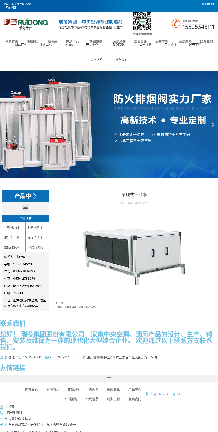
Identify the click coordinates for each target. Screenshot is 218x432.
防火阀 (68, 44)
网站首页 (21, 44)
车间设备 (170, 44)
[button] (105, 174)
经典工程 (195, 44)
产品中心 (92, 44)
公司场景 (146, 44)
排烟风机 (46, 44)
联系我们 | (208, 4)
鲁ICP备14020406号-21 (163, 394)
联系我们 (121, 59)
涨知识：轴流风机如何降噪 (22, 237)
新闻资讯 (119, 44)
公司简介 (97, 59)
